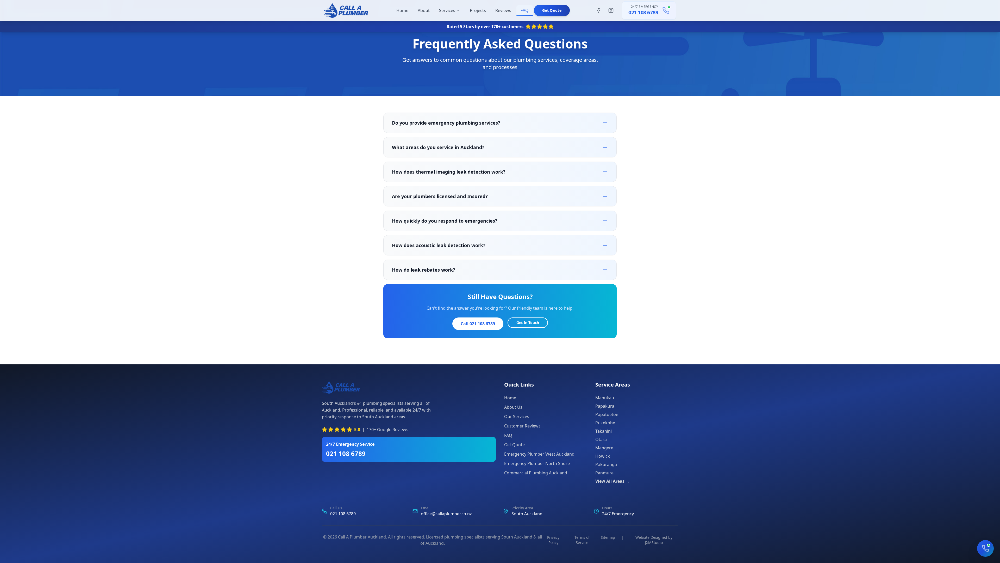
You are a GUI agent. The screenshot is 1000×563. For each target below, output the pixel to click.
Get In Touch (527, 322)
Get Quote (551, 10)
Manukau (604, 398)
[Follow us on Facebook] (598, 10)
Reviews (503, 10)
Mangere (604, 448)
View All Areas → (612, 481)
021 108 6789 (643, 12)
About (424, 10)
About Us (513, 407)
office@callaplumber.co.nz (446, 514)
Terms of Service (582, 540)
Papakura (604, 406)
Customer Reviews (522, 426)
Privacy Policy (553, 540)
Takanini (603, 431)
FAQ (525, 10)
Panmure (604, 473)
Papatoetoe (606, 414)
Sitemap (608, 537)
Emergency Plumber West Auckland (539, 454)
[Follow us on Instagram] (611, 10)
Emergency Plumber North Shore (537, 463)
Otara (601, 439)
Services (447, 10)
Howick (602, 456)
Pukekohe (605, 423)
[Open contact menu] (985, 548)
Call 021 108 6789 (478, 324)
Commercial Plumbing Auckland (535, 473)
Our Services (516, 416)
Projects (478, 10)
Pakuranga (606, 464)
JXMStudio (654, 542)
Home (402, 10)
